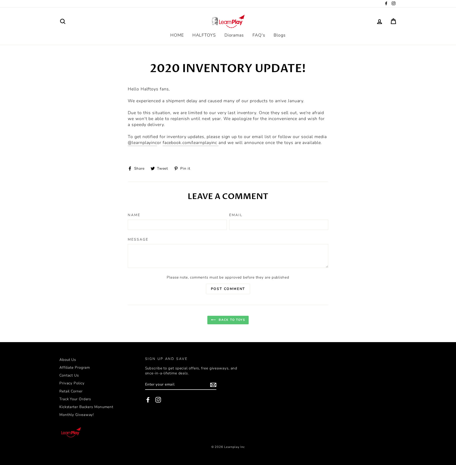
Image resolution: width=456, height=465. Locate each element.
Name (134, 215)
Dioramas (234, 35)
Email (235, 215)
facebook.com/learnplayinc (190, 142)
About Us (67, 359)
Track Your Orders (75, 399)
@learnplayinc (142, 142)
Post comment (228, 289)
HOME (177, 35)
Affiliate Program (74, 367)
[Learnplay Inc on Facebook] (148, 400)
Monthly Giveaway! (76, 414)
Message (138, 239)
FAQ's (258, 35)
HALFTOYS (204, 35)
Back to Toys (231, 320)
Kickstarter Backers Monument (86, 407)
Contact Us (69, 375)
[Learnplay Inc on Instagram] (158, 400)
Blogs (280, 35)
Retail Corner (71, 391)
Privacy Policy (72, 383)
